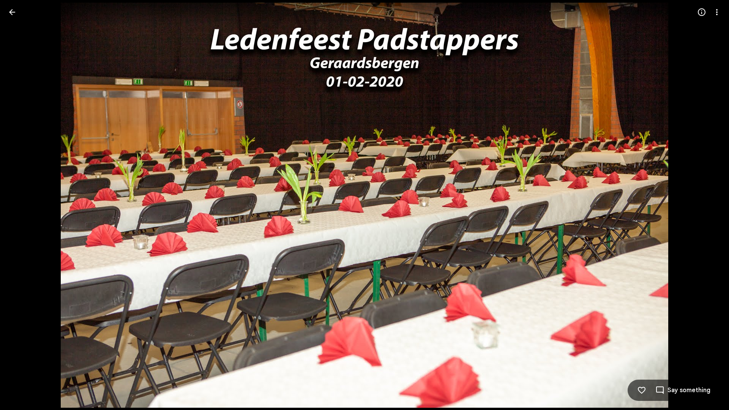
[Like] (641, 390)
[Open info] (701, 12)
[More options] (716, 12)
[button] (707, 205)
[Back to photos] (12, 12)
